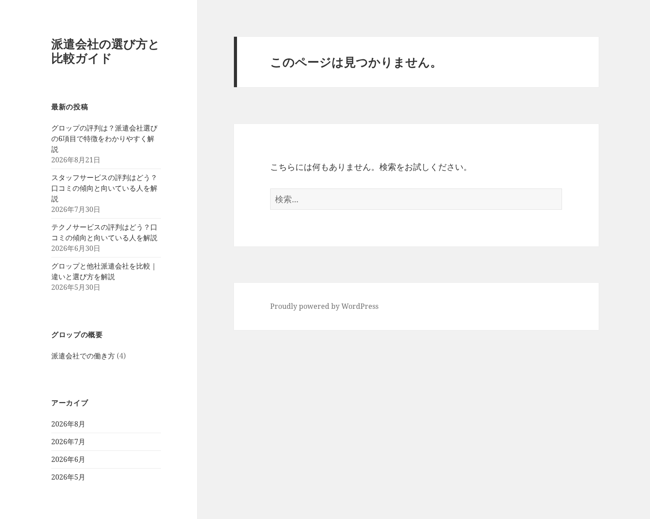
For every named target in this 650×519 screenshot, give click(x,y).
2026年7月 (68, 441)
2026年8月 (68, 424)
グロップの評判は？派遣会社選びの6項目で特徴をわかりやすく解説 (104, 138)
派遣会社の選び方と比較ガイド (105, 50)
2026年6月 (68, 459)
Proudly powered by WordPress (324, 306)
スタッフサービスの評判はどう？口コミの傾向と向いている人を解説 (104, 188)
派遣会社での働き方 (83, 356)
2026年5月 (68, 477)
